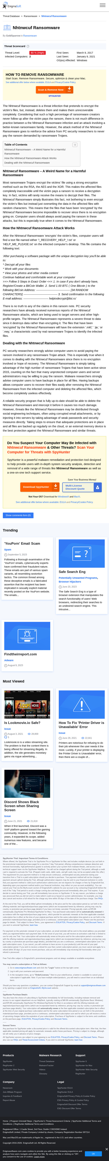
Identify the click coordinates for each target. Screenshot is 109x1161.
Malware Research (50, 1055)
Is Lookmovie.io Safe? (22, 723)
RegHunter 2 (8, 1065)
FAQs (100, 899)
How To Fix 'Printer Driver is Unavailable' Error (81, 725)
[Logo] (12, 5)
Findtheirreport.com (20, 654)
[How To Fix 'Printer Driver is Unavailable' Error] (82, 704)
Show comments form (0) (18, 515)
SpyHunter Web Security (14, 1069)
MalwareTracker (46, 1065)
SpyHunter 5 (81, 1061)
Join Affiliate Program (12, 1092)
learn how (33, 925)
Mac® (77, 496)
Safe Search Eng (72, 572)
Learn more (39, 1156)
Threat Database (11, 16)
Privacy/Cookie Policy (65, 82)
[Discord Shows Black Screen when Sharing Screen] (27, 784)
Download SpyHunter (36, 487)
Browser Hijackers (70, 581)
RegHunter (80, 1073)
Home (6, 1121)
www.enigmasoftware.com (25, 968)
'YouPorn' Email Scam (22, 543)
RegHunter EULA (65, 1092)
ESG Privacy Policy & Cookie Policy (73, 1100)
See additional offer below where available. (25, 82)
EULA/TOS (60, 922)
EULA (48, 82)
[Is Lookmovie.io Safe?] (27, 704)
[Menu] (102, 5)
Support (80, 1055)
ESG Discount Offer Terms (69, 1108)
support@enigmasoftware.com (93, 986)
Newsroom (7, 1088)
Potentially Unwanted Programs (78, 577)
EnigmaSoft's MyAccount (40, 988)
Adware (8, 660)
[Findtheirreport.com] (27, 636)
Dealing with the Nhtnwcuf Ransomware (27, 162)
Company (8, 1082)
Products (8, 1055)
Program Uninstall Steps (21, 1121)
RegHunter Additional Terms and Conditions (34, 1124)
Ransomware (30, 16)
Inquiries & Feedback (12, 1096)
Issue (7, 728)
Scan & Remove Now (50, 89)
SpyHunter (7, 1061)
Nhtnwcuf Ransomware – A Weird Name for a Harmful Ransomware (34, 151)
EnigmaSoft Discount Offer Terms (72, 1104)
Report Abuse (9, 1100)
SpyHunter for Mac (84, 1065)
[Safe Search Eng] (82, 553)
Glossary (43, 1073)
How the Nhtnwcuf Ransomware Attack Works (30, 158)
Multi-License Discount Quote (75, 487)
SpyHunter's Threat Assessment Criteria (52, 1121)
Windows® (63, 496)
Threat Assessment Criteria (33, 1040)
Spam (7, 549)
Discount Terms (95, 922)
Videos (42, 1069)
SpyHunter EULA (65, 1088)
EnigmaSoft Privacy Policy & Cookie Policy (76, 1096)
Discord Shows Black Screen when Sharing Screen (21, 806)
